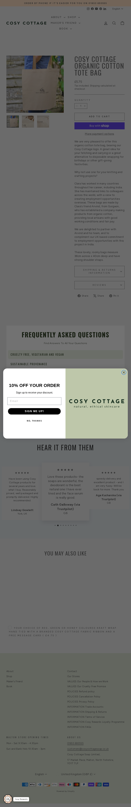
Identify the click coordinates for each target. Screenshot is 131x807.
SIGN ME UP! (34, 411)
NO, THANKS (34, 421)
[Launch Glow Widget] (8, 799)
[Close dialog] (123, 372)
